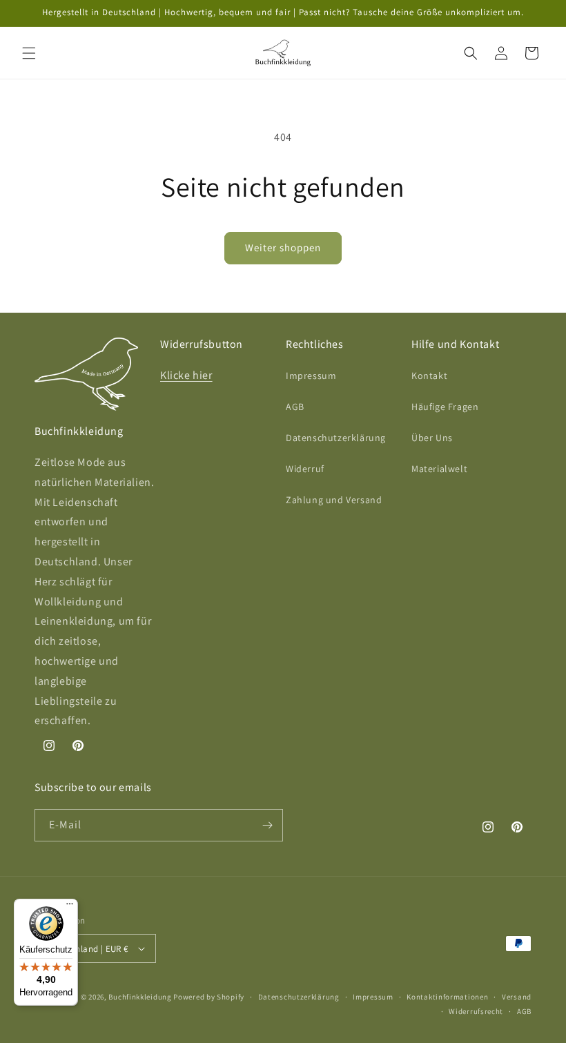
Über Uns (432, 437)
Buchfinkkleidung (139, 997)
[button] (29, 53)
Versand (516, 997)
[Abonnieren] (267, 825)
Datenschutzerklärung (336, 437)
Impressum (311, 375)
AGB (295, 406)
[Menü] (69, 907)
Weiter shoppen (283, 247)
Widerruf (305, 468)
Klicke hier (186, 375)
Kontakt (429, 375)
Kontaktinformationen (447, 997)
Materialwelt (439, 468)
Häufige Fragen (444, 406)
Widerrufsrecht (476, 1011)
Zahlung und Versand (334, 500)
